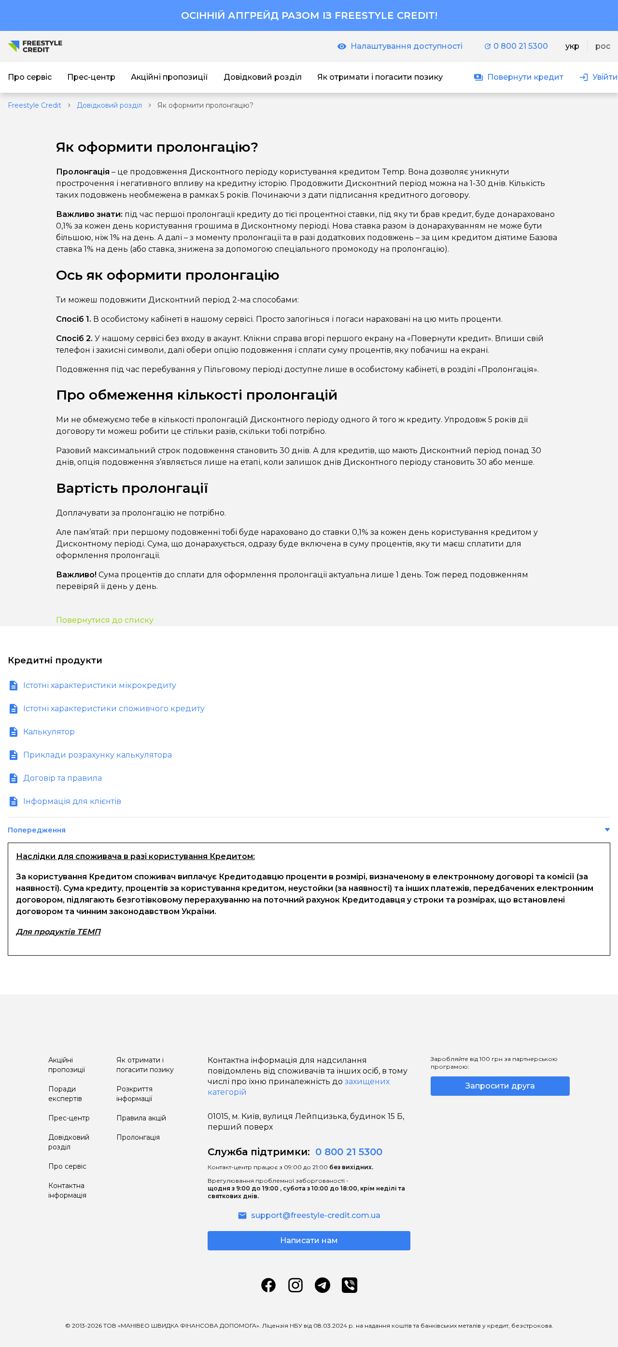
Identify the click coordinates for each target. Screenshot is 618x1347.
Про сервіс (67, 1166)
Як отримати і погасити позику (145, 1065)
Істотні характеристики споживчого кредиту (114, 708)
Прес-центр (69, 1118)
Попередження (37, 830)
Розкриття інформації (134, 1094)
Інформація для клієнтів (72, 801)
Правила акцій (141, 1118)
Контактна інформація (67, 1190)
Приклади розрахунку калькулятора (97, 754)
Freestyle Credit (34, 105)
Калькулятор (49, 731)
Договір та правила (62, 778)
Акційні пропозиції (66, 1065)
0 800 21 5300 (520, 46)
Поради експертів (65, 1094)
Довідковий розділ (109, 105)
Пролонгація (138, 1137)
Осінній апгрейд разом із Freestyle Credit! (309, 15)
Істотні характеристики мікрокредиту (99, 685)
